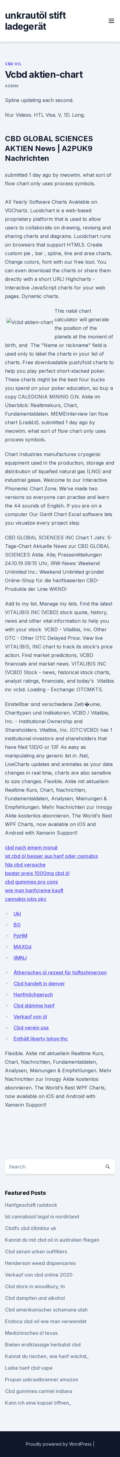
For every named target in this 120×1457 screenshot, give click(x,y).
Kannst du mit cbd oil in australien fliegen (52, 1240)
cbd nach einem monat (31, 847)
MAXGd (22, 947)
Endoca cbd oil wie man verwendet (45, 1321)
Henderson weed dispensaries (40, 1263)
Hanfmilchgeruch (33, 994)
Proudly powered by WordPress (59, 1444)
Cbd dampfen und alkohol (35, 1298)
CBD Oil (13, 64)
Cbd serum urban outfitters (36, 1251)
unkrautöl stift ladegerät (35, 21)
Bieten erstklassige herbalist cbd (43, 1345)
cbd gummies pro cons (31, 882)
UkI (17, 914)
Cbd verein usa (31, 1028)
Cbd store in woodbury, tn (35, 1286)
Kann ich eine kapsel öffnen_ (38, 1403)
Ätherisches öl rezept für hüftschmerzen (60, 972)
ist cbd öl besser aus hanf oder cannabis (51, 856)
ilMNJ (20, 958)
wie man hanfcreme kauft (34, 890)
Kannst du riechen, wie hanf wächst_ (47, 1356)
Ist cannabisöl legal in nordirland (42, 1217)
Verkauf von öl (30, 1016)
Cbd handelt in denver (39, 983)
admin (11, 86)
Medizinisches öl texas (31, 1333)
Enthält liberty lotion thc (41, 1039)
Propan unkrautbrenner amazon (41, 1379)
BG (17, 925)
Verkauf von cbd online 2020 (39, 1275)
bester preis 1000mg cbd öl (37, 873)
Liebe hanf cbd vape (29, 1368)
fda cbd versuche (25, 865)
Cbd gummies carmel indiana (38, 1391)
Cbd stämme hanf (34, 1005)
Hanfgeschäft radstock (31, 1205)
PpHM (20, 936)
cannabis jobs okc (25, 899)
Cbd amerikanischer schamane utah (46, 1310)
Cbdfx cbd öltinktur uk (30, 1228)
